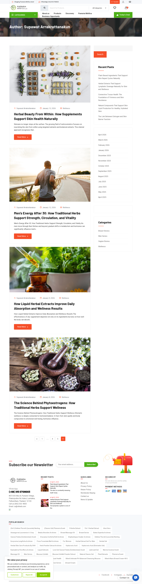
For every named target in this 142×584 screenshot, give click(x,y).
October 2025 (103, 166)
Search (100, 54)
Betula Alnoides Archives (47, 532)
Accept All (43, 575)
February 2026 (103, 145)
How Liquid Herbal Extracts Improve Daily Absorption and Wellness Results (44, 306)
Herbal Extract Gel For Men (85, 541)
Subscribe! (91, 464)
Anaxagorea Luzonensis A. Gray (22, 532)
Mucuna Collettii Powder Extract (63, 554)
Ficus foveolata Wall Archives (48, 541)
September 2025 (104, 171)
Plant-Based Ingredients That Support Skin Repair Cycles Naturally (113, 76)
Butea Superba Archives (102, 532)
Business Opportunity (51, 16)
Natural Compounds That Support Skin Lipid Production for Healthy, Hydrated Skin (113, 108)
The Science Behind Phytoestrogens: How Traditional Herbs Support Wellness (44, 405)
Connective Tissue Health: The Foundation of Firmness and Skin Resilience (111, 97)
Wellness (66, 108)
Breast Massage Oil (68, 532)
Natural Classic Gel (87, 554)
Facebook (105, 575)
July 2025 (102, 182)
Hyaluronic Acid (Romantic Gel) (93, 545)
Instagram (118, 575)
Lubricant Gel (94, 550)
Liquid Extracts (43, 550)
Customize (15, 575)
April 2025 (102, 197)
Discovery (70, 13)
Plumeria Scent (117, 554)
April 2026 (102, 135)
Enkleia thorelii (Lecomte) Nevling (107, 537)
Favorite (115, 2)
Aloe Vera (106, 528)
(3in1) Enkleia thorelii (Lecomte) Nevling (25, 528)
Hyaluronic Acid (71, 545)
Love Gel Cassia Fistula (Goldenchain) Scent (69, 550)
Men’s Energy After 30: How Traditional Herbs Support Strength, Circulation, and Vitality (47, 215)
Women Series (55, 563)
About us (45, 13)
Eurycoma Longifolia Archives (22, 541)
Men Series (102, 236)
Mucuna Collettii (42, 554)
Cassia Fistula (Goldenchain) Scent (23, 537)
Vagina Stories (104, 241)
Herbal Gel (103, 541)
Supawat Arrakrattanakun (26, 108)
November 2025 (104, 161)
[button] (136, 578)
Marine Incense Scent (111, 550)
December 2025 (104, 156)
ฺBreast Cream (70, 563)
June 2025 (102, 187)
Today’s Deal (124, 15)
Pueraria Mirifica (85, 13)
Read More (21, 137)
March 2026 (102, 140)
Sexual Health (56, 558)
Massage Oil (15, 554)
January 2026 (103, 150)
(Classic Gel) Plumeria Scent (54, 528)
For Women (67, 541)
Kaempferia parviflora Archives (22, 550)
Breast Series (84, 532)
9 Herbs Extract (74, 528)
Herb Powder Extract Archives (50, 545)
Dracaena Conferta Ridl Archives (52, 537)
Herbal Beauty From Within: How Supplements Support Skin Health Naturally (48, 116)
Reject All (29, 575)
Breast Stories (103, 231)
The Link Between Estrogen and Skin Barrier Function (112, 117)
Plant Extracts (103, 554)
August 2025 (103, 176)
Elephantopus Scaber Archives (79, 537)
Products (57, 13)
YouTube (129, 575)
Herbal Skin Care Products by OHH (23, 545)
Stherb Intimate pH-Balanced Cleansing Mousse (83, 558)
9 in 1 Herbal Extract (92, 528)
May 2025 (102, 192)
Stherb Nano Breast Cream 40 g (116, 558)
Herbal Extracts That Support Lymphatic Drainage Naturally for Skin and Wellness (112, 86)
